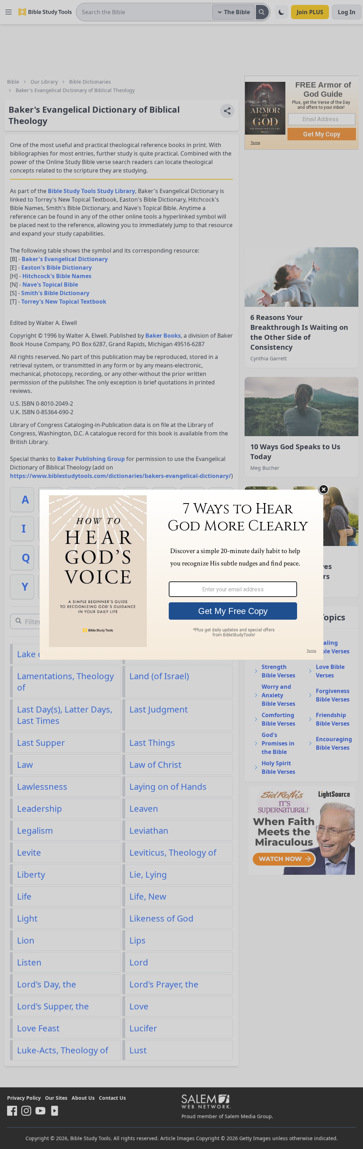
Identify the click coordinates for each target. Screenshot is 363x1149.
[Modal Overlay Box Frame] (181, 575)
